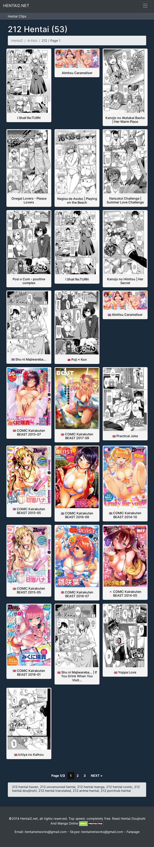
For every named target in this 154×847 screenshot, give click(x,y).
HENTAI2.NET (16, 5)
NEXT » (96, 776)
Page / (58, 776)
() (38, 29)
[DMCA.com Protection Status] (91, 823)
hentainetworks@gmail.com (46, 832)
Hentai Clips (17, 16)
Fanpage (133, 832)
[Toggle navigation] (145, 6)
